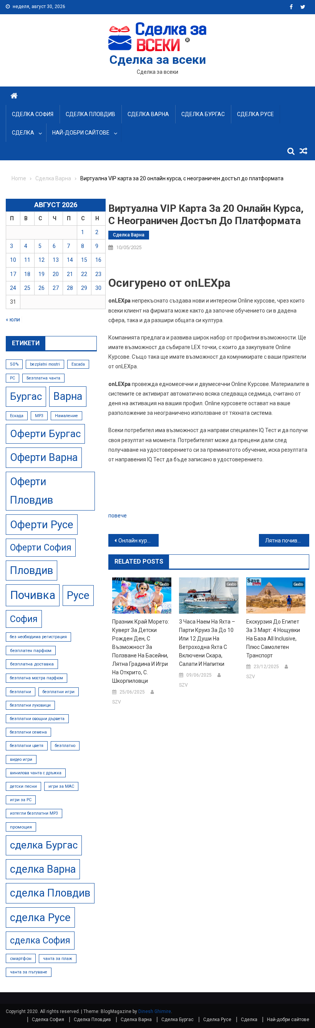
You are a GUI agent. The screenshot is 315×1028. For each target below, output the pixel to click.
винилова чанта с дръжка (35, 772)
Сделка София (32, 114)
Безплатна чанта (43, 378)
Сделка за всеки (157, 59)
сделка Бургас (44, 845)
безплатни (20, 691)
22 (84, 274)
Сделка (23, 133)
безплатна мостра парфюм (36, 677)
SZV (116, 702)
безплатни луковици (30, 705)
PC (12, 378)
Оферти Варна (44, 457)
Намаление (66, 415)
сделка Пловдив (50, 893)
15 (84, 260)
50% (14, 364)
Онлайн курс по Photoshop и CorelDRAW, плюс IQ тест (138, 540)
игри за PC (21, 799)
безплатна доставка (32, 664)
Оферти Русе (41, 524)
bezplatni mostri (45, 364)
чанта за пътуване (28, 972)
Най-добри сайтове (80, 133)
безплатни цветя (26, 745)
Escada (78, 364)
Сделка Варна (148, 114)
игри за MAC (61, 786)
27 (56, 288)
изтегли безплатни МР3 (34, 813)
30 (98, 288)
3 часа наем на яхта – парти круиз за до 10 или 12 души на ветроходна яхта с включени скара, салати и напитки (207, 643)
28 (70, 288)
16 (98, 260)
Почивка (32, 595)
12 (41, 260)
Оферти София (40, 547)
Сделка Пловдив (90, 114)
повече (117, 515)
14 (70, 260)
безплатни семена (28, 732)
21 (70, 274)
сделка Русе (40, 917)
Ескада (16, 415)
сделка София (40, 940)
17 (13, 274)
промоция (21, 827)
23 (98, 274)
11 (27, 260)
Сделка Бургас (203, 114)
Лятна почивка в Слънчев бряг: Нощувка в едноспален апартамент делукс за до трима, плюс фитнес (287, 540)
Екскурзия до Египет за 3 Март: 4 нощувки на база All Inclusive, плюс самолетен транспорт (273, 639)
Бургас (26, 396)
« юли (13, 319)
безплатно (65, 745)
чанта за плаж (57, 958)
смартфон (21, 958)
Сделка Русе (255, 114)
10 (13, 260)
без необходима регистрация (38, 636)
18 (27, 274)
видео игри (21, 759)
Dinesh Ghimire (154, 1011)
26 (41, 288)
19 (41, 274)
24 (13, 288)
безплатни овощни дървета (37, 718)
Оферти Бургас (45, 433)
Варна (67, 396)
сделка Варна (43, 869)
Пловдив (31, 570)
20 (56, 274)
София (24, 619)
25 (27, 288)
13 (56, 260)
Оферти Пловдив (31, 491)
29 (84, 288)
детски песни (23, 786)
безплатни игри (59, 691)
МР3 (39, 415)
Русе (78, 595)
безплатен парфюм (30, 650)
